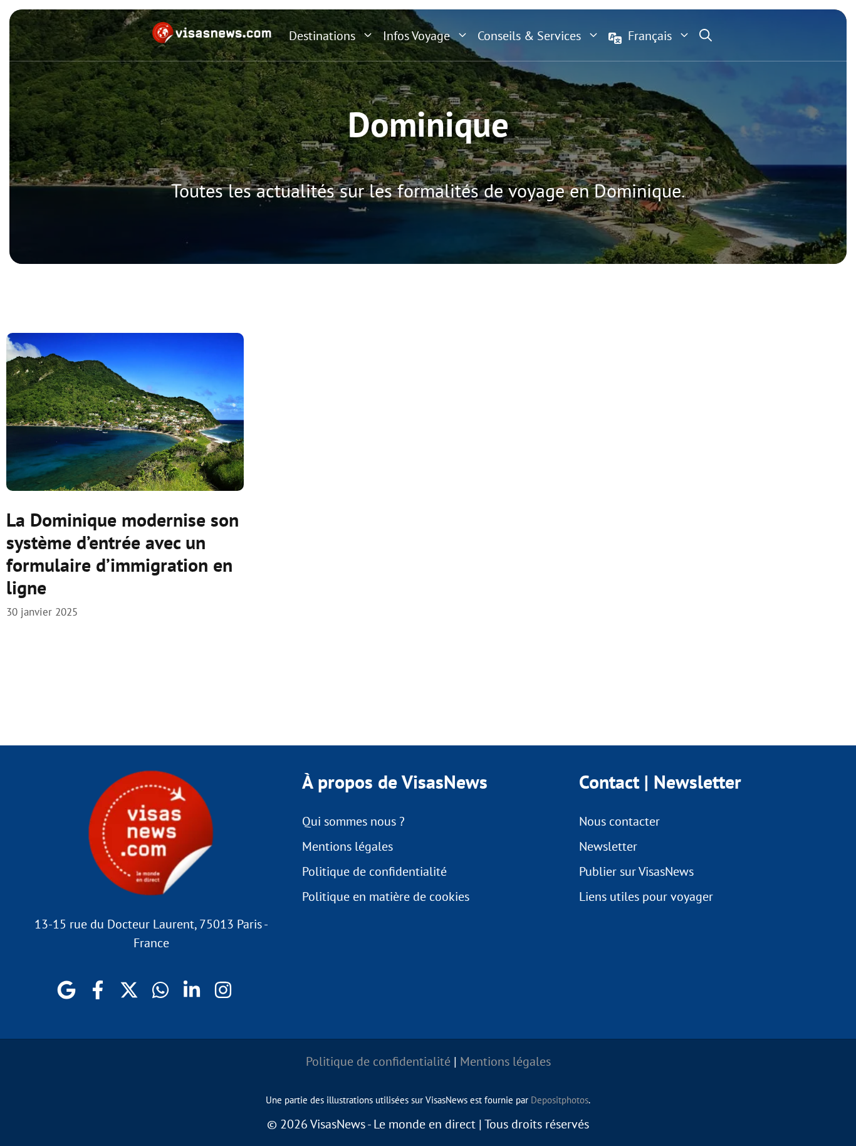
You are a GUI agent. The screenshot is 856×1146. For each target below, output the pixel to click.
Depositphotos (559, 1100)
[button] (705, 35)
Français (650, 36)
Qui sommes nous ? (353, 821)
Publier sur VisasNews (636, 871)
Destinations (322, 36)
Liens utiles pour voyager (646, 896)
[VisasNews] (212, 33)
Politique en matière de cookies (385, 896)
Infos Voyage (416, 36)
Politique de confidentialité (374, 871)
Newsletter (608, 846)
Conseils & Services (529, 36)
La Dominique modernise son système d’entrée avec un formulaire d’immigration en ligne (122, 553)
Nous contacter (619, 821)
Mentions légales (347, 846)
